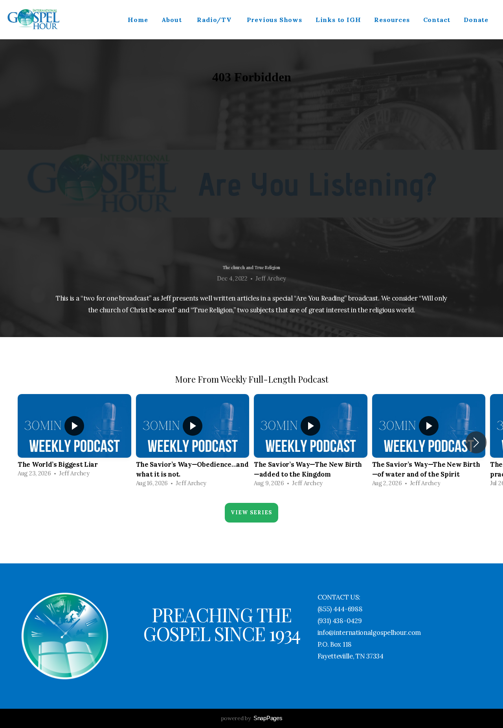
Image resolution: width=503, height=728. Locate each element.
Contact (437, 20)
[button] (476, 442)
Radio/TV (215, 20)
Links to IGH (338, 20)
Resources (391, 20)
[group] (74, 437)
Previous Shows (274, 20)
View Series (251, 512)
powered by (252, 718)
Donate (476, 20)
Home (138, 20)
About (173, 20)
